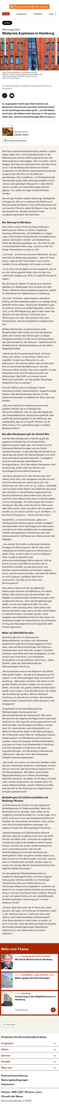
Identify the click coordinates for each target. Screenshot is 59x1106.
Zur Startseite (9, 1024)
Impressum (8, 1084)
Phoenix (30, 1091)
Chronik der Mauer (12, 1096)
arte (39, 1091)
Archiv (7, 23)
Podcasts (38, 14)
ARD (14, 1091)
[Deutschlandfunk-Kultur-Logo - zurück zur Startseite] (29, 6)
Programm (22, 14)
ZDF (21, 1091)
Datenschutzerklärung (14, 1075)
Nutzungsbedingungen (14, 1079)
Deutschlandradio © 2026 (16, 1100)
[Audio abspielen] (53, 1009)
